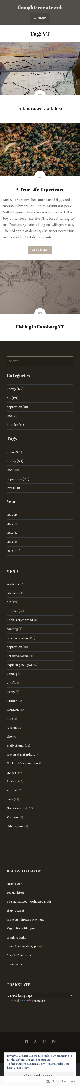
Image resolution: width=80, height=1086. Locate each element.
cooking (12, 629)
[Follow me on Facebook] (26, 1041)
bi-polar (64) (15, 425)
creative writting (18, 638)
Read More (40, 249)
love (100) (13, 488)
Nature (11, 772)
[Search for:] (40, 361)
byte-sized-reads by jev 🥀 (25, 946)
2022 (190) (13, 551)
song (10, 799)
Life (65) (12, 416)
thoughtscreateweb (40, 7)
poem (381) (14, 452)
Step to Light (15, 911)
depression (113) (18, 479)
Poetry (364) (15, 461)
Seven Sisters (15, 893)
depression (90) (17, 407)
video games (15, 826)
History (12, 701)
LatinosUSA (15, 884)
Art (9, 602)
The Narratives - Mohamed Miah (29, 901)
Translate (38, 1001)
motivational (15, 746)
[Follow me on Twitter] (35, 1041)
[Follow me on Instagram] (44, 1041)
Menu (42, 17)
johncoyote (14, 964)
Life (9, 736)
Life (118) (13, 470)
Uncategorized (17, 808)
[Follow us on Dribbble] (54, 1041)
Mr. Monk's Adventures (22, 763)
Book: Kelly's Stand (20, 620)
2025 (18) (13, 524)
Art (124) (12, 398)
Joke (10, 719)
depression (14, 647)
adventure (13, 593)
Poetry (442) (15, 389)
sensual (12, 790)
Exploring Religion (20, 665)
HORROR (13, 710)
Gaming (12, 674)
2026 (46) (13, 515)
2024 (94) (13, 533)
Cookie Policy (21, 1067)
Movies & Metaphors (21, 754)
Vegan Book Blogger (21, 928)
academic (13, 584)
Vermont (13, 817)
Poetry (11, 781)
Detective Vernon (18, 656)
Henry (11, 692)
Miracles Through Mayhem (25, 919)
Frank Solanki (16, 937)
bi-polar (12, 611)
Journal (12, 728)
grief (10, 683)
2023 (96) (13, 542)
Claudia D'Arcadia (19, 955)
